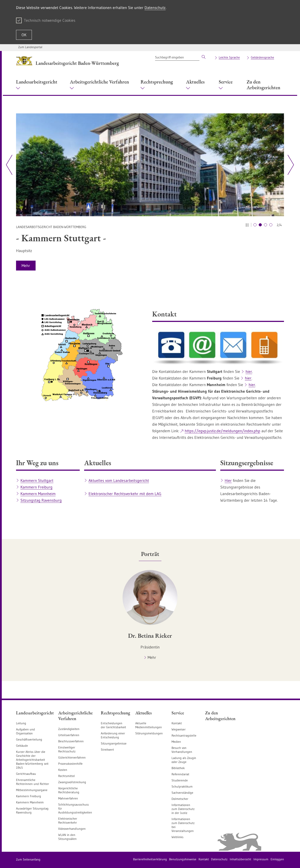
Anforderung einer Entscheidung (113, 735)
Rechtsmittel (66, 776)
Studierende (180, 780)
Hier (228, 480)
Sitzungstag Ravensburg (41, 500)
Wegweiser (179, 729)
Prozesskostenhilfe (70, 764)
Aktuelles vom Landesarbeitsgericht (119, 480)
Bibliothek (178, 768)
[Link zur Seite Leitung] (150, 164)
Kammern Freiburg (36, 487)
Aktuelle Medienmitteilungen (148, 725)
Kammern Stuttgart (36, 480)
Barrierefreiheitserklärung (150, 859)
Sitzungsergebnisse (114, 743)
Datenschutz (155, 7)
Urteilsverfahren (68, 735)
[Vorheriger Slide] (9, 165)
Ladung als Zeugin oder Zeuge (184, 760)
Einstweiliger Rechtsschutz (67, 749)
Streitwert (107, 750)
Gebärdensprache (262, 57)
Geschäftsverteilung (29, 739)
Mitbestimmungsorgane (31, 790)
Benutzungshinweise (182, 859)
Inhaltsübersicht (240, 859)
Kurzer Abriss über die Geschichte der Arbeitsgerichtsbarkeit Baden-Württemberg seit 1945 (32, 760)
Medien (176, 742)
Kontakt (177, 723)
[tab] (150, 554)
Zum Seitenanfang (28, 859)
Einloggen (277, 859)
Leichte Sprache (229, 57)
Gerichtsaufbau (26, 774)
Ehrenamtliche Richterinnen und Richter (32, 782)
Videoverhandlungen (72, 829)
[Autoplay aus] (247, 225)
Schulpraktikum (182, 786)
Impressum (260, 859)
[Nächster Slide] (289, 165)
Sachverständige (182, 793)
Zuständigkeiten (69, 729)
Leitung (21, 723)
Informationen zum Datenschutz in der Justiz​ (183, 809)
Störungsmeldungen (149, 733)
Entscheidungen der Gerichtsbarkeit (113, 725)
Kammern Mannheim (38, 493)
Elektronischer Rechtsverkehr (67, 820)
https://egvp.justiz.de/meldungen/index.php (222, 431)
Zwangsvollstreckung (72, 782)
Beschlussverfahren (71, 741)
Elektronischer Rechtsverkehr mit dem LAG (125, 493)
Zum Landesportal (30, 47)
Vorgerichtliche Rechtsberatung (68, 790)
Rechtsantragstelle (184, 735)
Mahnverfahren (68, 798)
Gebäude (22, 746)
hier (249, 371)
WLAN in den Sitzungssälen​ (67, 837)
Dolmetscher (180, 799)
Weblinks (177, 837)
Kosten (62, 770)
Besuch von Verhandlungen (182, 750)
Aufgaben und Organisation (25, 731)
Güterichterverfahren (72, 757)
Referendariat (180, 774)
